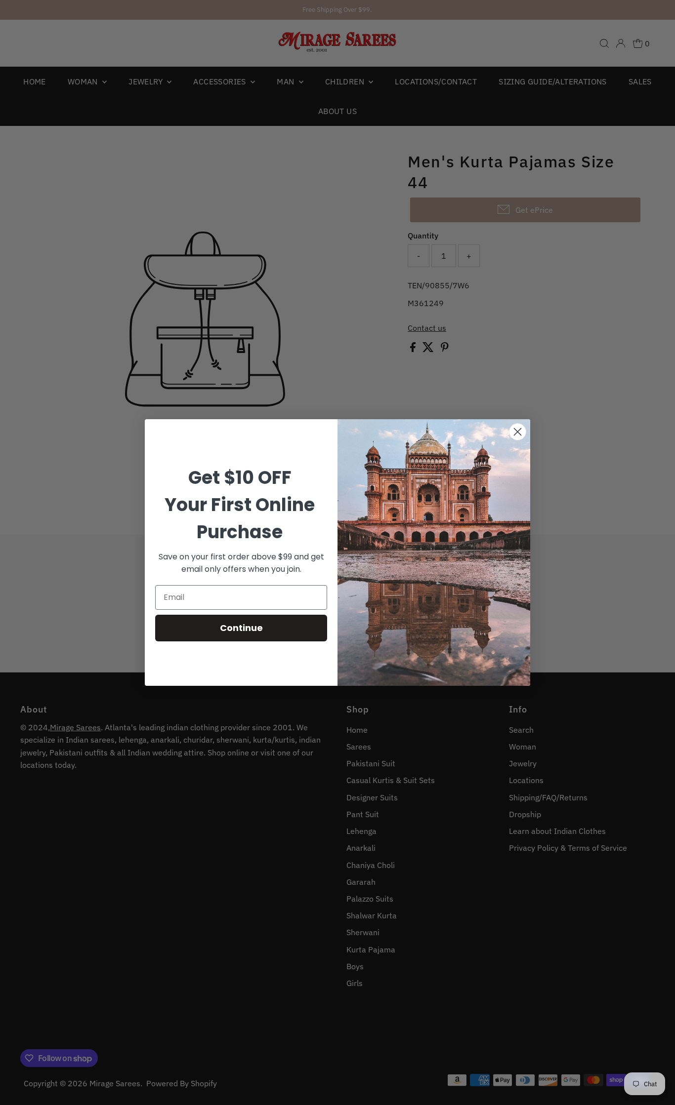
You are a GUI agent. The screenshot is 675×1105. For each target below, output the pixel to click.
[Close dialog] (517, 431)
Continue (241, 628)
